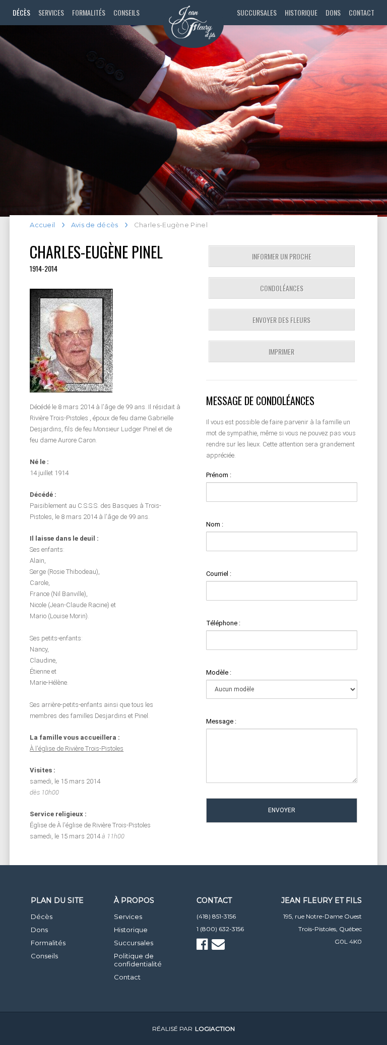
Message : (221, 721)
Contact (361, 12)
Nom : (214, 524)
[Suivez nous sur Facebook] (203, 946)
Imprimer (281, 351)
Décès (21, 12)
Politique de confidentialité (138, 960)
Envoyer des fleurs (281, 319)
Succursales (257, 12)
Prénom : (218, 475)
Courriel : (218, 573)
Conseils (126, 12)
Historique (301, 12)
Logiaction (215, 1028)
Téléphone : (223, 623)
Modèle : (218, 672)
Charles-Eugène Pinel (96, 251)
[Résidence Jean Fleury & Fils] (193, 24)
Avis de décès (94, 225)
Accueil (42, 225)
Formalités (88, 12)
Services (51, 12)
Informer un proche (281, 256)
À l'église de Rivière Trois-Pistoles (76, 748)
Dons (333, 12)
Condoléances (281, 288)
